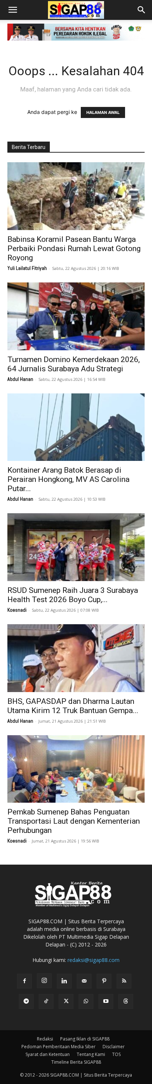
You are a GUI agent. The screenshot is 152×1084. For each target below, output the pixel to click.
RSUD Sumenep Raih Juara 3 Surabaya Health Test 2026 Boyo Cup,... (72, 595)
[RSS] (124, 981)
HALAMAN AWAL (103, 112)
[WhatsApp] (86, 1001)
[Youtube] (106, 1001)
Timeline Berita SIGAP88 (76, 1062)
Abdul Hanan (20, 379)
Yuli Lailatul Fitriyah (27, 268)
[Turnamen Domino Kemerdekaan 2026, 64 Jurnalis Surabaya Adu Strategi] (76, 316)
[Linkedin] (64, 981)
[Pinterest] (104, 981)
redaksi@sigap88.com (94, 959)
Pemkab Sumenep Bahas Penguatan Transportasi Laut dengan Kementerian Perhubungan (73, 821)
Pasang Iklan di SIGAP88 (85, 1039)
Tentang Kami (91, 1054)
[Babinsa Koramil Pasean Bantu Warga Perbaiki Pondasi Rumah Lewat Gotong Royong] (76, 196)
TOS (116, 1054)
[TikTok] (46, 1001)
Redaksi (45, 1039)
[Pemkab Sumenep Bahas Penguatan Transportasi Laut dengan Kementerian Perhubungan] (76, 769)
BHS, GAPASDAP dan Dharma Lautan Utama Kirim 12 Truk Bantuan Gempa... (72, 706)
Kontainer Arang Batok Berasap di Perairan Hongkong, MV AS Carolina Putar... (68, 479)
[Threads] (125, 1001)
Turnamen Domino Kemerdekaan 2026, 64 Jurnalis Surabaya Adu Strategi (73, 364)
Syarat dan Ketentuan (47, 1054)
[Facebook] (24, 981)
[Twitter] (66, 1001)
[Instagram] (44, 980)
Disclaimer (114, 1046)
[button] (12, 10)
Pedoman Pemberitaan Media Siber (58, 1046)
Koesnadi (17, 610)
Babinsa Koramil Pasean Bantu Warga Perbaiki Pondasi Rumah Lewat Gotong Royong (74, 248)
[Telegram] (26, 1001)
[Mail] (84, 981)
